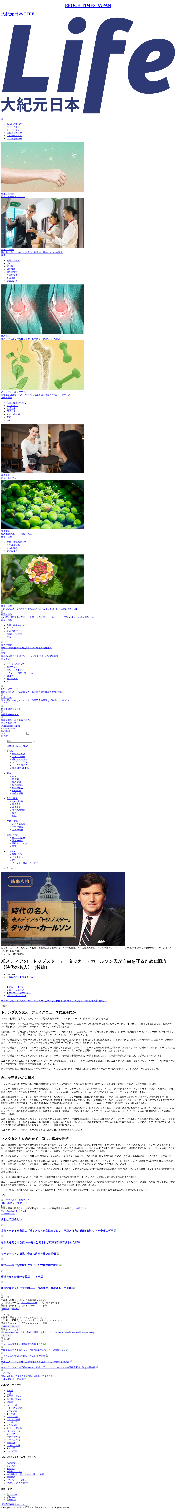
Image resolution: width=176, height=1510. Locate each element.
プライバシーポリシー (18, 1480)
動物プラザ (12, 667)
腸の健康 (11, 269)
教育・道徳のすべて (16, 542)
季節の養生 (12, 275)
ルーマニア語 (13, 1440)
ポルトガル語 (13, 1419)
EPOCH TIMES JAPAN (18, 746)
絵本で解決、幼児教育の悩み (15, 720)
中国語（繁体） (14, 1399)
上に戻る (5, 1373)
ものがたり (12, 405)
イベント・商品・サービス (20, 673)
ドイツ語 (11, 1414)
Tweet (66, 1332)
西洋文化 (11, 411)
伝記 (9, 420)
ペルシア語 (12, 1451)
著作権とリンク (14, 1471)
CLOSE (4, 736)
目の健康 (11, 278)
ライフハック (13, 130)
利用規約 (11, 1477)
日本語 (10, 1390)
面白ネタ (11, 676)
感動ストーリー (14, 132)
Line (77, 1332)
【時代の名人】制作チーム (20, 977)
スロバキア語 (13, 1445)
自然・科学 (12, 835)
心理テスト (17, 857)
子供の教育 (12, 551)
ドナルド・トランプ (16, 987)
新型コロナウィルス (16, 995)
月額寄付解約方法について (14, 1504)
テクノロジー (13, 628)
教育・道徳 (6, 606)
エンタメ (11, 851)
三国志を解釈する (10, 714)
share (3, 728)
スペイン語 (12, 1416)
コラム (10, 868)
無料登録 (5, 1309)
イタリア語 (12, 1422)
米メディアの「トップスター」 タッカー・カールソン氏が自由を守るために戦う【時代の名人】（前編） (54, 1000)
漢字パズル (12, 678)
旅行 (14, 860)
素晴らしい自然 (14, 634)
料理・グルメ (13, 127)
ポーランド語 (13, 1431)
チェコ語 (11, 1442)
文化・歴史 (12, 798)
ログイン (15, 1309)
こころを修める (14, 138)
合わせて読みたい (11, 1219)
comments (10, 728)
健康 (9, 773)
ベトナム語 (12, 1405)
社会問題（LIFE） (21, 768)
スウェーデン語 (14, 1428)
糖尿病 (10, 266)
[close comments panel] (2, 1294)
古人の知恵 (12, 548)
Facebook (58, 1332)
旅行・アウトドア (15, 670)
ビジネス (11, 1466)
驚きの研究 (12, 631)
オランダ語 (12, 1425)
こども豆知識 (18, 824)
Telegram (93, 1332)
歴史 (9, 417)
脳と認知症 (12, 272)
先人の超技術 (13, 414)
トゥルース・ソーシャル (19, 992)
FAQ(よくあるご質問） (18, 1483)
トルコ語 (11, 1448)
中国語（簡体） (14, 1396)
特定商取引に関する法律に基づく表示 (25, 1474)
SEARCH (5, 731)
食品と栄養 (12, 281)
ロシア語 (11, 1434)
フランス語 (12, 1411)
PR (8, 681)
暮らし (10, 751)
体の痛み (5, 336)
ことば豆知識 (13, 545)
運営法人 (11, 1468)
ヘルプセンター (29, 1302)
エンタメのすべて (15, 664)
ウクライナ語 (13, 1437)
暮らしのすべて (14, 124)
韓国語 (10, 1402)
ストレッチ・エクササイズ (14, 392)
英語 (9, 1393)
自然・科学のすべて (16, 625)
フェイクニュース (15, 990)
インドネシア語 (14, 1408)
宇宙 (9, 637)
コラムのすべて (8, 723)
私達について (13, 1463)
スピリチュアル (14, 135)
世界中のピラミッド (11, 709)
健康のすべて (13, 260)
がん (9, 263)
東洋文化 (11, 408)
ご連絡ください (81, 1208)
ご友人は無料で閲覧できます (32, 1332)
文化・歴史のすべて (16, 402)
